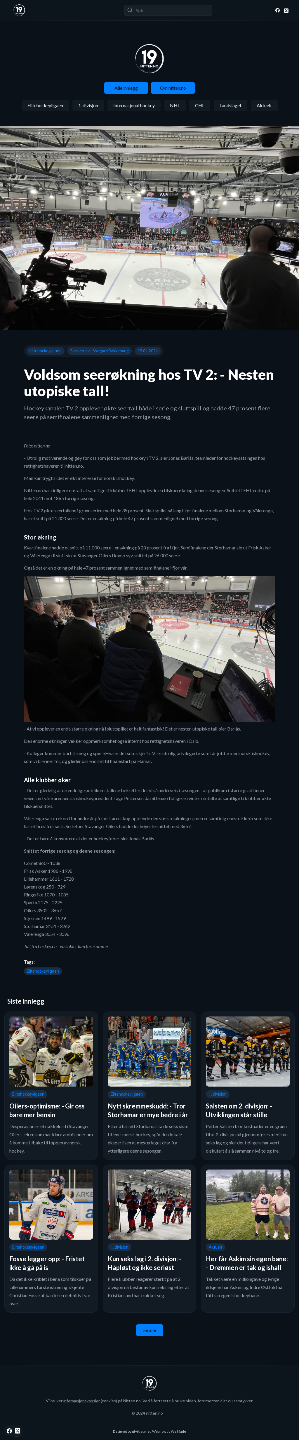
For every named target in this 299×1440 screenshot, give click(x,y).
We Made (178, 1431)
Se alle (149, 1330)
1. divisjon (88, 105)
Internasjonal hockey (134, 105)
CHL (199, 105)
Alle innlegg (126, 88)
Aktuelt (264, 105)
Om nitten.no (173, 88)
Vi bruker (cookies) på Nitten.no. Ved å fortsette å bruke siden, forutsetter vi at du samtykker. (149, 1400)
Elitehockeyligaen (45, 105)
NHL (175, 105)
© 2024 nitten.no (147, 1412)
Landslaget (230, 105)
